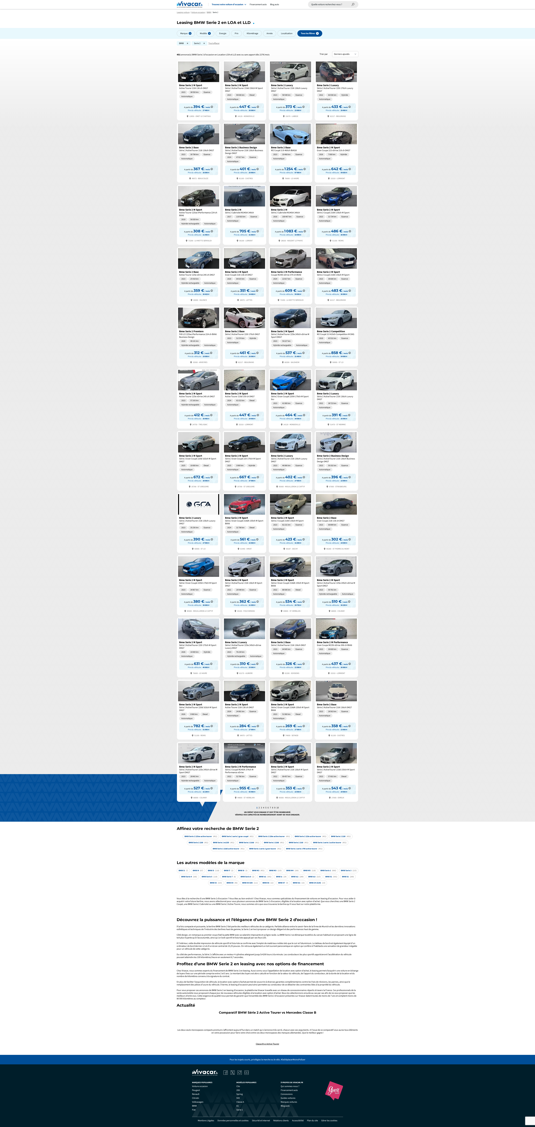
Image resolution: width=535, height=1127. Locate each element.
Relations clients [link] (281, 1120)
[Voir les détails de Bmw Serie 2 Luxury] (290, 90)
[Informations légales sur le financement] (212, 107)
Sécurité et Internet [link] (261, 1120)
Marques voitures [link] (289, 1102)
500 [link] (238, 1098)
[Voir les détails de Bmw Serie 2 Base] (198, 152)
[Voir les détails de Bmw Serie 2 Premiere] (198, 336)
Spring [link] (239, 1094)
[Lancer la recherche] (353, 4)
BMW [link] (194, 1105)
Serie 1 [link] (239, 1109)
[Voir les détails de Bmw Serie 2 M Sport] (198, 90)
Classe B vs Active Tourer (267, 1043)
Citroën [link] (195, 1098)
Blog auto (274, 4)
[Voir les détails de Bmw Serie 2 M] (244, 214)
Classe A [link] (240, 1102)
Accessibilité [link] (298, 1120)
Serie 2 (197, 43)
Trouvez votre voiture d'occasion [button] (227, 4)
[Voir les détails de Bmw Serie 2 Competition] (336, 336)
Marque (184, 33)
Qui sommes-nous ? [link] (290, 1086)
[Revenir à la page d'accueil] (190, 4)
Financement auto (258, 4)
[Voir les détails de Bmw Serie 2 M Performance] (290, 275)
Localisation (286, 33)
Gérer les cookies (329, 1120)
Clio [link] (238, 1086)
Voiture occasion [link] (200, 1086)
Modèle (203, 33)
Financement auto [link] (289, 1090)
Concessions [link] (287, 1094)
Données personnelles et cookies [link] (233, 1120)
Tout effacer (214, 43)
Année (270, 33)
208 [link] (238, 1090)
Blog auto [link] (285, 1105)
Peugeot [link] (196, 1090)
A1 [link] (237, 1105)
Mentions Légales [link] (206, 1120)
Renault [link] (195, 1094)
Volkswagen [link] (197, 1102)
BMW (181, 43)
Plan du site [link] (312, 1120)
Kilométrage (252, 33)
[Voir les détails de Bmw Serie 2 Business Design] (244, 152)
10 (278, 807)
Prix (236, 33)
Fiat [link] (194, 1109)
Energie (222, 33)
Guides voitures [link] (288, 1098)
